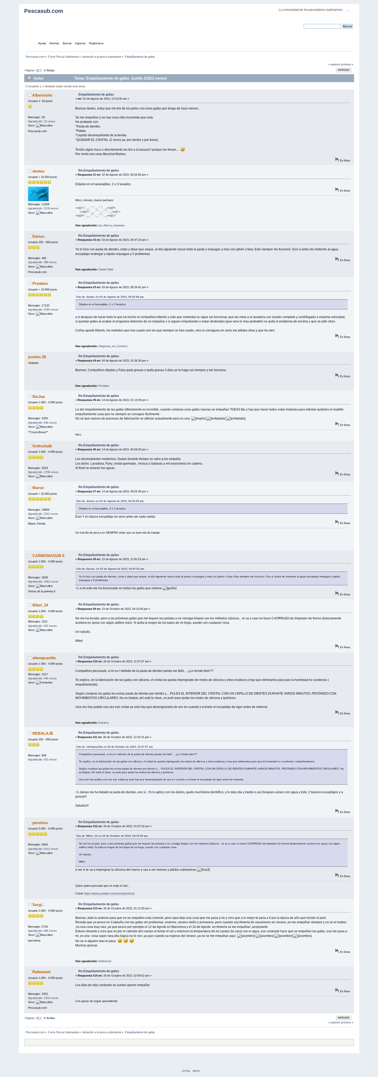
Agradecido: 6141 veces (43, 848)
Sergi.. (38, 904)
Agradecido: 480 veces (42, 930)
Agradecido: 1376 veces (43, 208)
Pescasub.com (43, 11)
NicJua (38, 396)
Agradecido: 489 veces (42, 262)
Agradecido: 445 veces (42, 678)
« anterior (334, 64)
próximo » (347, 64)
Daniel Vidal (105, 269)
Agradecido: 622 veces (42, 625)
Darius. (38, 236)
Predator (40, 283)
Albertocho (42, 95)
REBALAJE (42, 733)
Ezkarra (122, 346)
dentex (38, 171)
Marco (108, 225)
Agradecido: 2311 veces (43, 513)
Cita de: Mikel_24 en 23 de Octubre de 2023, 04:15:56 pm (112, 835)
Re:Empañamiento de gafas (98, 170)
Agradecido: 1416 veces (43, 997)
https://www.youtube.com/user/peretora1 (109, 893)
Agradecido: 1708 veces (43, 472)
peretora (40, 822)
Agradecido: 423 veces (42, 759)
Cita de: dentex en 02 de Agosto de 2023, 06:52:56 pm (110, 296)
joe (100, 225)
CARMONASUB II (48, 555)
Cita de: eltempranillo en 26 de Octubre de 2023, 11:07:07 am (114, 746)
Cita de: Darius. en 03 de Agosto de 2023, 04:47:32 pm (110, 568)
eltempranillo (44, 658)
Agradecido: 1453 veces (43, 581)
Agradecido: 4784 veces (43, 309)
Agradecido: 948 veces (42, 422)
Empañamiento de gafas (96, 94)
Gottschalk (42, 446)
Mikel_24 (40, 605)
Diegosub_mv (107, 346)
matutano (119, 225)
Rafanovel (104, 961)
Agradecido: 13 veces (41, 121)
